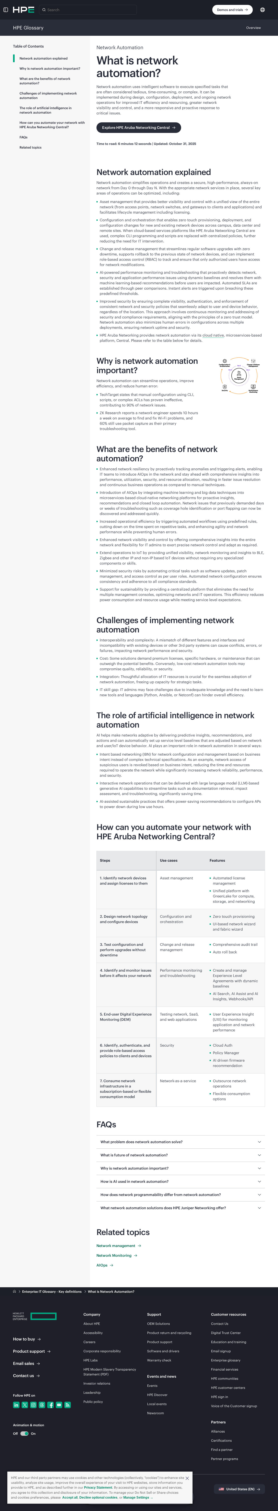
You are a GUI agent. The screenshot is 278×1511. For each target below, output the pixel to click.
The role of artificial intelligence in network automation (46, 110)
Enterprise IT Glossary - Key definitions (52, 1291)
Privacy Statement (98, 1487)
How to (24, 1339)
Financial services (224, 1369)
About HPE (91, 1324)
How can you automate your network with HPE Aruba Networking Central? (52, 125)
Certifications (221, 1440)
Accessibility (93, 1333)
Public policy (93, 1402)
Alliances (218, 1431)
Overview (253, 28)
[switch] (22, 1433)
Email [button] (23, 1363)
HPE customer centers (228, 1388)
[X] (25, 1405)
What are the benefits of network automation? (45, 81)
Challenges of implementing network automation (48, 95)
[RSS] (67, 1405)
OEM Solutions (158, 1324)
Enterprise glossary (225, 1360)
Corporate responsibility (102, 1351)
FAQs (23, 137)
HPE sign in (219, 1397)
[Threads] (42, 1405)
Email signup (221, 1351)
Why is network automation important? (50, 68)
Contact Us (219, 1324)
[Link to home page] (15, 1291)
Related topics (31, 147)
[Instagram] (33, 1405)
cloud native (213, 335)
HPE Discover (157, 1395)
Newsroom (155, 1413)
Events (152, 1386)
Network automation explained (44, 58)
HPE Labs (90, 1360)
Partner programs (224, 1459)
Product (29, 1351)
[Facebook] (50, 1405)
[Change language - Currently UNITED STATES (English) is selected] (262, 9)
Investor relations (96, 1383)
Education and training (228, 1342)
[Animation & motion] (24, 1433)
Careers (89, 1342)
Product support (159, 1342)
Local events (157, 1404)
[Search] (44, 9)
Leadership (92, 1392)
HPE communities (224, 1378)
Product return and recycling (169, 1333)
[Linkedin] (16, 1405)
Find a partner (222, 1450)
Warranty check (159, 1360)
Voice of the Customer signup (234, 1406)
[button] (187, 1478)
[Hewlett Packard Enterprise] (23, 10)
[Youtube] (59, 1405)
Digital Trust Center (226, 1333)
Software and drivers (163, 1351)
